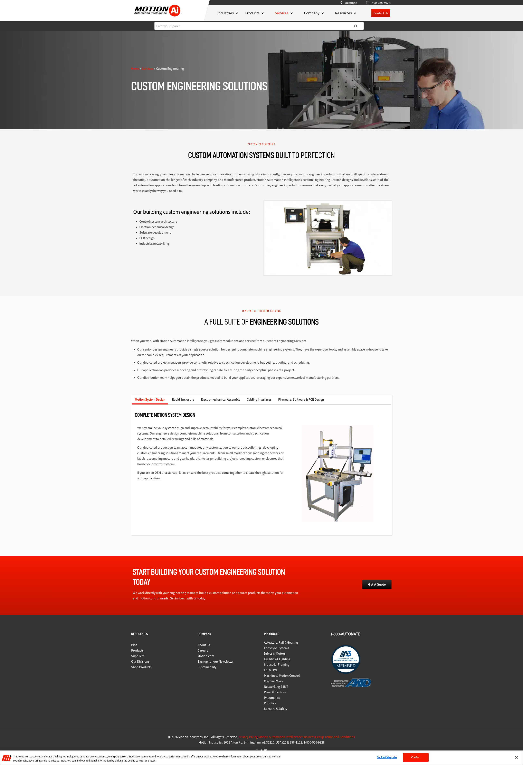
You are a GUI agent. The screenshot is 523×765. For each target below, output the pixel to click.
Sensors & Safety (275, 709)
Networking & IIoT (276, 686)
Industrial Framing (276, 664)
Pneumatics (272, 698)
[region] (261, 757)
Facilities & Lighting (277, 659)
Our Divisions (140, 661)
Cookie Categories (387, 757)
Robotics (270, 703)
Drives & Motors (275, 653)
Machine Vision (274, 681)
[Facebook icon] (257, 750)
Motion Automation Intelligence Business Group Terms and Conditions (306, 737)
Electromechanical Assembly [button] (220, 399)
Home (135, 68)
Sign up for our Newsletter (216, 661)
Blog (134, 645)
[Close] (516, 757)
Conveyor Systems (276, 648)
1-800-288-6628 (379, 3)
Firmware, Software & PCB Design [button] (301, 399)
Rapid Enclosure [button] (183, 399)
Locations (350, 3)
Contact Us (380, 13)
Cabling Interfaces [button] (259, 399)
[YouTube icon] (261, 750)
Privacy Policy (248, 737)
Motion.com (206, 656)
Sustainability (207, 667)
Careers (203, 650)
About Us (204, 645)
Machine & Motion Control (282, 675)
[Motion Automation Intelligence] (158, 18)
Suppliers (137, 656)
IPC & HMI (270, 670)
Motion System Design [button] (150, 399)
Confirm (415, 757)
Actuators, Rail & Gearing (281, 642)
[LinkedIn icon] (265, 750)
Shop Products (141, 667)
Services (147, 68)
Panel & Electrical (275, 692)
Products (137, 650)
